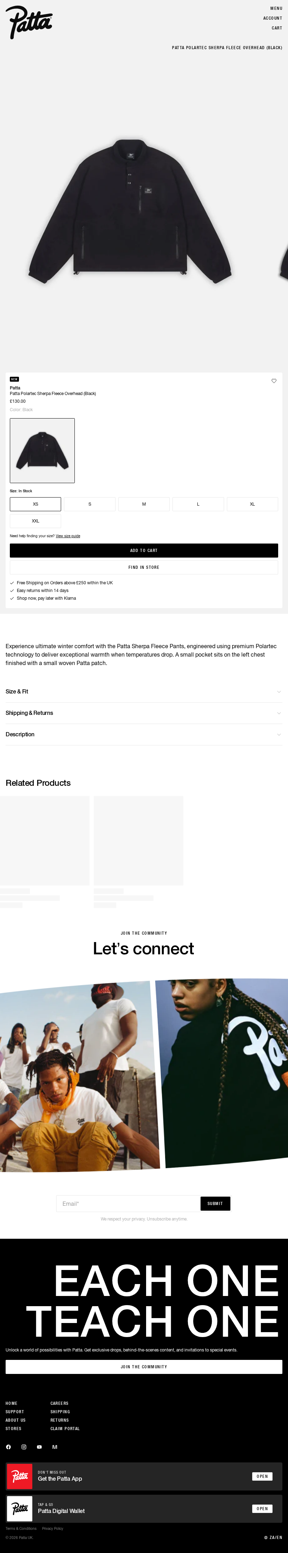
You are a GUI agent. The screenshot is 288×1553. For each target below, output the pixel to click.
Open (262, 1476)
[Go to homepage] (29, 22)
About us (16, 1420)
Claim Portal (65, 1428)
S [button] (90, 504)
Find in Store (144, 567)
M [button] (144, 504)
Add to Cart (144, 550)
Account (272, 18)
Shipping (60, 1411)
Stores (14, 1428)
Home (12, 1403)
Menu (276, 8)
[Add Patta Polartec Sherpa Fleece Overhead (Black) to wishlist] (274, 381)
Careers (60, 1403)
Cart (277, 28)
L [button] (198, 504)
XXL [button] (35, 521)
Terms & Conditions (21, 1528)
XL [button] (252, 504)
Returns (60, 1420)
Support (15, 1411)
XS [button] (35, 504)
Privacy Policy (52, 1528)
